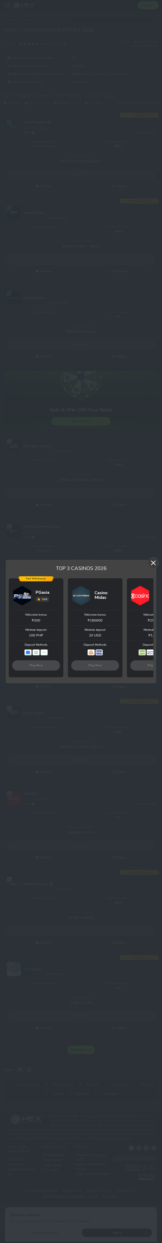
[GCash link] (28, 652)
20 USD (95, 635)
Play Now (36, 665)
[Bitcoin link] (91, 652)
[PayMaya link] (44, 652)
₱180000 (95, 620)
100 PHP (36, 635)
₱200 (36, 620)
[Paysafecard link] (150, 652)
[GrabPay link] (36, 652)
